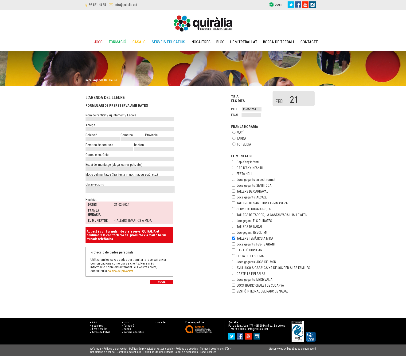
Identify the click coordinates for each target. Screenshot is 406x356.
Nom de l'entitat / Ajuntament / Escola (111, 115)
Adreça (90, 125)
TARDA (241, 138)
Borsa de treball (279, 42)
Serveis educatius (168, 42)
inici (94, 322)
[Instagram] (312, 4)
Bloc (220, 42)
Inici (88, 80)
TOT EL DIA (244, 144)
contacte (160, 322)
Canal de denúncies (186, 352)
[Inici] (203, 24)
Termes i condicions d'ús (215, 348)
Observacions (95, 184)
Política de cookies (187, 348)
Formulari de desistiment (158, 352)
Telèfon (139, 145)
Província (151, 135)
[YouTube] (305, 4)
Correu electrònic (97, 155)
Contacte (309, 42)
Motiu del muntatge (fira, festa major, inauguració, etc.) (122, 174)
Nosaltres (201, 42)
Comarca (127, 135)
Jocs (98, 42)
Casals (139, 42)
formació (129, 325)
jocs (126, 322)
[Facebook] (298, 4)
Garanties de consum (129, 352)
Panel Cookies (208, 352)
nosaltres (97, 325)
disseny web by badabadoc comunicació (292, 348)
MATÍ (240, 132)
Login (278, 4)
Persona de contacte (99, 145)
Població (92, 135)
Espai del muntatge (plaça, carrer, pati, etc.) (114, 164)
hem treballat (99, 329)
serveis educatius (134, 332)
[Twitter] (291, 4)
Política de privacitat (115, 348)
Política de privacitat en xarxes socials (151, 348)
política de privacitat (120, 271)
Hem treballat (243, 42)
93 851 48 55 (97, 5)
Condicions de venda (102, 352)
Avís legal (96, 348)
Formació (117, 42)
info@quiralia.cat (126, 5)
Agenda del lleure (105, 80)
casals (128, 329)
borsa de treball (101, 332)
